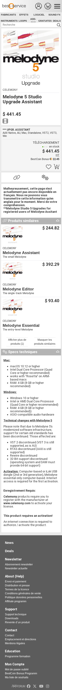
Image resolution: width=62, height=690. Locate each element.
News (9, 543)
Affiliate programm (15, 601)
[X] (35, 686)
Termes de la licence (17, 589)
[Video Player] (5, 122)
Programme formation (17, 656)
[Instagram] (47, 686)
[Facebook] (28, 686)
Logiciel (39, 14)
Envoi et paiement (15, 581)
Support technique (15, 614)
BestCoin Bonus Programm (21, 673)
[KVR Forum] (18, 686)
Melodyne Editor (18, 289)
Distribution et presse (17, 585)
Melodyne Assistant (21, 253)
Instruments (9, 21)
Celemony (10, 89)
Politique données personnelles (23, 597)
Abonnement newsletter (19, 564)
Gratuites (45, 21)
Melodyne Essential (21, 325)
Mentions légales (15, 643)
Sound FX (54, 14)
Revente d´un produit (17, 622)
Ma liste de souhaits (16, 677)
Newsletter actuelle (16, 568)
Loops (23, 21)
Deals (57, 21)
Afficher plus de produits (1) (17, 341)
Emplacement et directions (20, 639)
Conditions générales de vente (23, 593)
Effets (23, 14)
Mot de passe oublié (17, 669)
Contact (9, 635)
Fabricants (8, 14)
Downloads (11, 618)
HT (57, 155)
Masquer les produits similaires (44, 341)
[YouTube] (41, 686)
